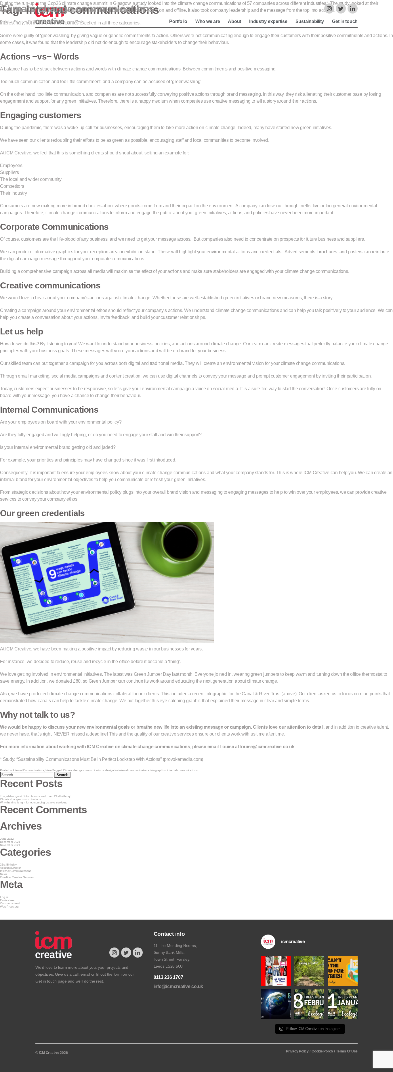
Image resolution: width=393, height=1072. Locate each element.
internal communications (182, 770)
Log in (4, 897)
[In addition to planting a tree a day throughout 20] (276, 1004)
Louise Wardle (75, 21)
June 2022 (7, 838)
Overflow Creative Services (17, 877)
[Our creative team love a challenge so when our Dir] (276, 971)
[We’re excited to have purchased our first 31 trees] (343, 1004)
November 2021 (10, 845)
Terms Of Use (347, 1051)
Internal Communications (28, 770)
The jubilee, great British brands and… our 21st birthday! (35, 796)
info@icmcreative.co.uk (178, 986)
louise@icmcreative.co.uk (267, 746)
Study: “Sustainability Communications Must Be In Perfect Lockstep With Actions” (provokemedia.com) (103, 759)
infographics (158, 770)
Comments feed (10, 903)
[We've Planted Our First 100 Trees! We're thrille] (343, 971)
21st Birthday (8, 864)
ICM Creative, (19, 648)
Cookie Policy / (323, 1051)
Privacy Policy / (298, 1051)
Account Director (10, 867)
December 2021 (10, 841)
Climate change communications (77, 8)
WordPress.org (9, 906)
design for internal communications (127, 770)
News (48, 770)
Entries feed (7, 900)
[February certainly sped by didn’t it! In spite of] (309, 1004)
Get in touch (46, 981)
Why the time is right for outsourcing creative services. (33, 802)
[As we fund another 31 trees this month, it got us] (309, 971)
